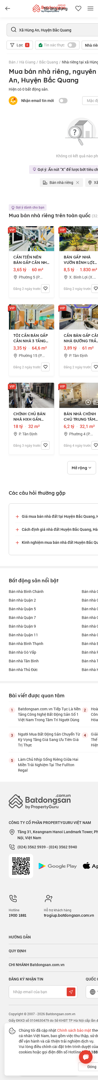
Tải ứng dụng (55, 8)
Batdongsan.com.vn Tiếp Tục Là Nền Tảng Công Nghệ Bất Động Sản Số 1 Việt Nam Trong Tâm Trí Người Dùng (49, 714)
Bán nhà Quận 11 (23, 634)
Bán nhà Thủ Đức (23, 669)
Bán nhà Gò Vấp (22, 652)
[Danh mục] (7, 8)
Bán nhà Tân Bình (24, 660)
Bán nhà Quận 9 (22, 626)
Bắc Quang (48, 62)
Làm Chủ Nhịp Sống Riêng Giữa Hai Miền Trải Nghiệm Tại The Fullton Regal (48, 765)
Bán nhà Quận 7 (22, 617)
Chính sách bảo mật (74, 1030)
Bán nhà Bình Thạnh (26, 643)
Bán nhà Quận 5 (22, 608)
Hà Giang (27, 62)
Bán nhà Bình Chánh (26, 591)
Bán (12, 62)
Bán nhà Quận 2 (22, 600)
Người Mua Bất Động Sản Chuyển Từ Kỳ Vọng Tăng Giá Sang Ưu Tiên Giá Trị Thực (49, 739)
